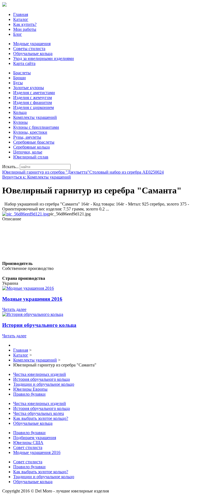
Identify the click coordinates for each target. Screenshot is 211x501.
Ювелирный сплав (30, 157)
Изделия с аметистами (34, 92)
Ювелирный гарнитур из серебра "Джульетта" (45, 172)
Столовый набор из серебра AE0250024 (126, 172)
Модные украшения (32, 43)
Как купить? (25, 24)
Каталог (20, 19)
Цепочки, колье (27, 152)
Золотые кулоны (28, 87)
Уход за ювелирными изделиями (43, 58)
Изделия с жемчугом (32, 97)
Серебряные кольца (31, 147)
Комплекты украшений (35, 117)
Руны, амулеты (27, 137)
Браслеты (22, 72)
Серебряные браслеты (33, 142)
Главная (20, 14)
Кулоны (20, 122)
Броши (19, 77)
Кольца (20, 112)
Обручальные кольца (32, 53)
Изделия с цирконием (33, 107)
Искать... (10, 166)
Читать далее (14, 309)
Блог (17, 34)
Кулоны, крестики (30, 132)
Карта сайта (24, 63)
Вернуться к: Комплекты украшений (36, 177)
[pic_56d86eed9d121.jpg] (25, 214)
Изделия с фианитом (32, 102)
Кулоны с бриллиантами (36, 127)
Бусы (18, 82)
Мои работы (24, 29)
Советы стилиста (29, 48)
